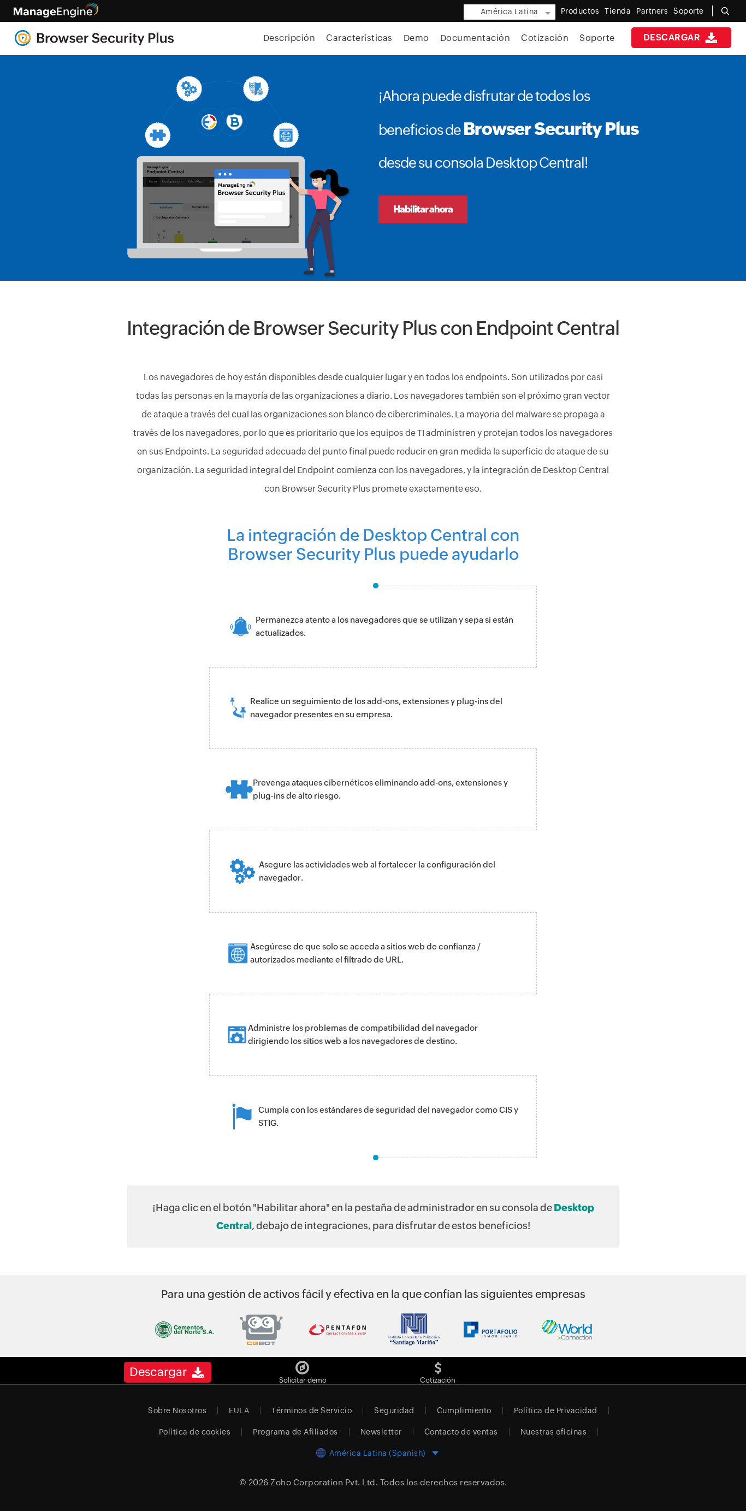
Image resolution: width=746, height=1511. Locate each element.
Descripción (289, 38)
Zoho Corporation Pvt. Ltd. (324, 1482)
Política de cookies (195, 1432)
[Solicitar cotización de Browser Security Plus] (438, 1364)
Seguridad (394, 1410)
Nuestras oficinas (553, 1432)
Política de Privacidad (555, 1410)
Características (359, 38)
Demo (416, 38)
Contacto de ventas (461, 1432)
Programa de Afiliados (295, 1432)
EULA (239, 1410)
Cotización (545, 38)
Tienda (618, 11)
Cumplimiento (464, 1410)
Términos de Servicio (311, 1410)
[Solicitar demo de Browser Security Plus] (302, 1364)
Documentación (475, 38)
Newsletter (381, 1432)
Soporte (597, 38)
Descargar (673, 37)
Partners (652, 11)
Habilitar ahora (423, 209)
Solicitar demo (303, 1380)
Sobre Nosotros (177, 1410)
